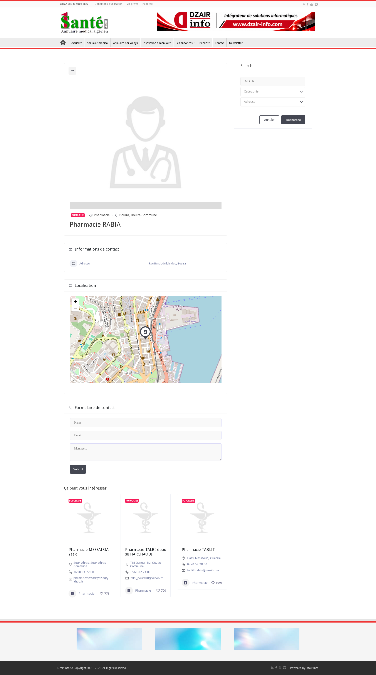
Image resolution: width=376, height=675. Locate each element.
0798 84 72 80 (84, 572)
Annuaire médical (97, 43)
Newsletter (236, 43)
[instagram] (316, 4)
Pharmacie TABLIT (198, 549)
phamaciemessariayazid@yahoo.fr (91, 579)
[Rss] (304, 4)
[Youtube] (311, 4)
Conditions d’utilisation (109, 3)
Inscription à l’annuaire (157, 43)
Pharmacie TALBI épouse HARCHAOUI (145, 552)
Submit (78, 469)
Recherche (293, 119)
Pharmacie (102, 215)
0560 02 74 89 (141, 572)
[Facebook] (307, 4)
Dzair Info (312, 668)
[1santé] (84, 22)
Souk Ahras (81, 562)
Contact (219, 43)
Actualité (76, 43)
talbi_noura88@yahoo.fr (147, 578)
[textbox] (273, 91)
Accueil (63, 42)
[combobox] (272, 91)
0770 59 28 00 (197, 564)
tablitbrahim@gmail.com (203, 570)
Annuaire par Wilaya (125, 43)
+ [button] (75, 301)
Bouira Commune (144, 215)
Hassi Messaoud (197, 558)
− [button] (75, 308)
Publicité (148, 3)
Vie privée (132, 3)
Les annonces (184, 43)
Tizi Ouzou (137, 562)
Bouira (124, 215)
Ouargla (215, 558)
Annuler (269, 119)
